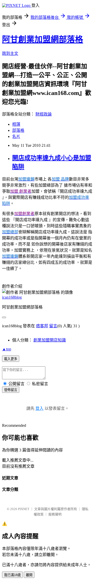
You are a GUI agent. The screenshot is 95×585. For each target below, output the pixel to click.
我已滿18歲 (12, 575)
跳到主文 (10, 53)
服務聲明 (55, 514)
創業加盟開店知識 (49, 340)
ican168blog (12, 297)
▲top (6, 349)
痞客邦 (42, 326)
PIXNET (23, 509)
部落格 (18, 130)
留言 (53, 326)
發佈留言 (10, 390)
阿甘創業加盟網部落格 (42, 39)
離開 (29, 575)
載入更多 (10, 359)
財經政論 (43, 114)
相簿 (16, 124)
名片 (16, 136)
